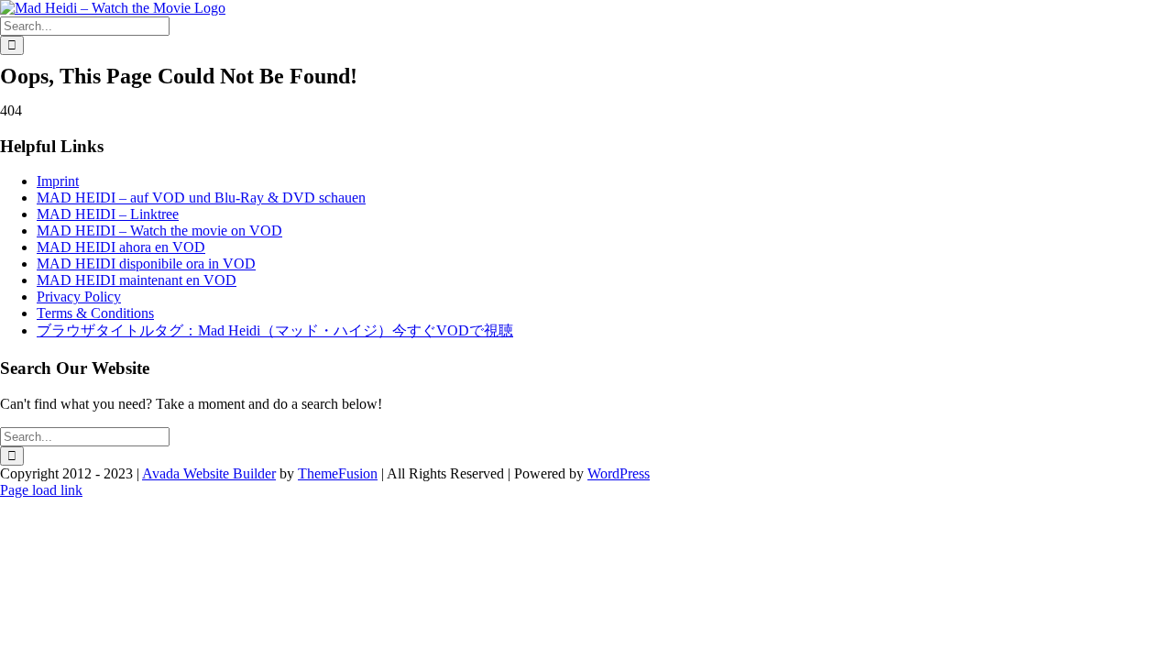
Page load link (41, 490)
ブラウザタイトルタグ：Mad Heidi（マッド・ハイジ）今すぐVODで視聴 (275, 330)
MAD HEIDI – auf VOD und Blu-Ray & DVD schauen (201, 197)
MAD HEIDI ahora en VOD (121, 247)
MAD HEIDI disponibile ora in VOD (146, 263)
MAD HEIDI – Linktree (108, 214)
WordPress (618, 473)
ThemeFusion (338, 473)
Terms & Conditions (95, 313)
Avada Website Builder (209, 473)
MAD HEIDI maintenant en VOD (136, 280)
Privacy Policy (79, 296)
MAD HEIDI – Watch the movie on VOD (159, 230)
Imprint (58, 181)
